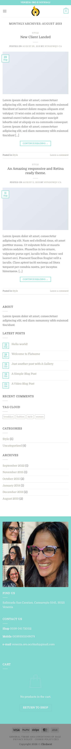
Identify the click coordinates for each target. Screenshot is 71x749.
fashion (20, 416)
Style (35, 33)
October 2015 (11, 478)
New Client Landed (35, 37)
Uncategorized (12, 445)
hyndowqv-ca (53, 46)
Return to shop (35, 707)
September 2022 (13, 465)
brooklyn (8, 416)
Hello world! (20, 344)
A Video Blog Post (23, 383)
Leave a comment (59, 155)
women (40, 416)
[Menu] (5, 11)
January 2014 (11, 485)
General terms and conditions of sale (35, 737)
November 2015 (13, 472)
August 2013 (11, 498)
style (30, 416)
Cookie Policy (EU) (47, 739)
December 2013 (13, 492)
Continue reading (35, 143)
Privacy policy (23, 739)
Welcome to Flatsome (26, 354)
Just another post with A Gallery (32, 363)
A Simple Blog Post (24, 373)
